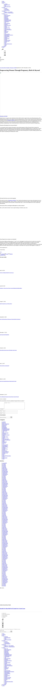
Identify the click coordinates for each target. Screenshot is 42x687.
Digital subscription (7, 6)
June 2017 (4, 572)
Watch (5, 45)
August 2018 (4, 558)
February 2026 (4, 469)
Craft (5, 22)
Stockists (3, 7)
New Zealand (6, 9)
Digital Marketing (7, 23)
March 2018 (4, 563)
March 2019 (4, 551)
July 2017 (4, 571)
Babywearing (6, 16)
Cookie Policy (4, 616)
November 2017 (5, 567)
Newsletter (3, 46)
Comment (2, 408)
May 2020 (4, 537)
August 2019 (4, 546)
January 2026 (4, 470)
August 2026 (4, 463)
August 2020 (4, 534)
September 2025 (5, 474)
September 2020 (5, 533)
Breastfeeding (4, 427)
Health (5, 30)
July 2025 (4, 476)
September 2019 (5, 545)
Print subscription (7, 4)
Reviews (5, 42)
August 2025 (4, 475)
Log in (3, 47)
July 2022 (4, 511)
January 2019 (4, 553)
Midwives (4, 644)
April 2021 (4, 526)
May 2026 (4, 466)
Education (5, 24)
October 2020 (4, 532)
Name (1, 410)
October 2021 (4, 520)
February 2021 (4, 528)
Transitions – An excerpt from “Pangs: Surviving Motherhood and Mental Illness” (11, 288)
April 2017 (4, 574)
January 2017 (4, 577)
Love (5, 33)
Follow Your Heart (7, 28)
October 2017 (4, 568)
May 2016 (4, 585)
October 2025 (4, 473)
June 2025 (4, 477)
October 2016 (4, 580)
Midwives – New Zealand (8, 645)
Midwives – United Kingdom (8, 12)
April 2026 (4, 467)
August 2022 (4, 510)
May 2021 (4, 525)
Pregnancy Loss (6, 41)
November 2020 (5, 531)
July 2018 (4, 559)
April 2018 (4, 562)
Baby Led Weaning (7, 15)
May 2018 (4, 561)
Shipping (3, 617)
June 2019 (4, 548)
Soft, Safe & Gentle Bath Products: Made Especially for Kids (8, 381)
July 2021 (4, 523)
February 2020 (4, 540)
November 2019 (5, 543)
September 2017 (5, 569)
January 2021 (4, 529)
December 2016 (5, 578)
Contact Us (4, 613)
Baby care (5, 14)
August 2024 (4, 487)
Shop (3, 635)
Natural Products (7, 36)
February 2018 (4, 564)
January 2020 (4, 541)
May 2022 (4, 513)
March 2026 (4, 468)
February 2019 (4, 552)
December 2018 (5, 554)
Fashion (5, 26)
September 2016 (5, 581)
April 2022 (4, 514)
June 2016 (4, 584)
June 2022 (4, 512)
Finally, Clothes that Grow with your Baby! (6, 303)
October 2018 (4, 556)
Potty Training (4, 450)
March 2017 (4, 575)
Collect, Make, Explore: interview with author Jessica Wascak (8, 350)
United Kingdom (7, 10)
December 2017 (5, 566)
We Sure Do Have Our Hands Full (4, 365)
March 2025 (4, 480)
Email (1, 412)
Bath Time (6, 17)
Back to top (2, 630)
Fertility (5, 27)
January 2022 (4, 517)
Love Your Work (7, 34)
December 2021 (5, 518)
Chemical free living (7, 20)
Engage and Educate (7, 25)
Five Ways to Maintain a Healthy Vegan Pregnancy (7, 272)
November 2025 (5, 472)
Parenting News (6, 38)
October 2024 (4, 485)
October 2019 (4, 544)
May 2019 (4, 549)
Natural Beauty (6, 35)
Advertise (3, 2)
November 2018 (5, 555)
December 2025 (5, 471)
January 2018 (4, 565)
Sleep (3, 454)
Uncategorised (4, 457)
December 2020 (5, 530)
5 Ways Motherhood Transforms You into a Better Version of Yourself (9, 396)
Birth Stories (6, 18)
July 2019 (4, 547)
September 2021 (5, 521)
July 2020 (4, 535)
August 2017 (4, 570)
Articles (3, 13)
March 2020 (4, 539)
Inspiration (6, 32)
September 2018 (5, 557)
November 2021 (5, 519)
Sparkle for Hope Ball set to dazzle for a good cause (12, 608)
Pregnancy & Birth (7, 40)
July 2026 (4, 464)
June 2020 (4, 536)
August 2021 (4, 522)
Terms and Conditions (6, 614)
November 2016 (5, 579)
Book (5, 5)
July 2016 (4, 583)
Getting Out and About (7, 29)
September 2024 (5, 486)
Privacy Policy (4, 615)
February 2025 (4, 481)
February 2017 (4, 576)
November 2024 (5, 484)
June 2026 (4, 465)
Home (3, 1)
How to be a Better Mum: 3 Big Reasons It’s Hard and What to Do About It (10, 319)
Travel (5, 44)
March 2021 (4, 527)
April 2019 (4, 550)
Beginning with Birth (3, 116)
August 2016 (4, 582)
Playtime (5, 39)
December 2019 (5, 542)
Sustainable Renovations (8, 43)
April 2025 (4, 479)
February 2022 (4, 516)
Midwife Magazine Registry (9, 671)
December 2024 (5, 483)
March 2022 (4, 515)
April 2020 (4, 538)
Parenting (5, 37)
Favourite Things (5, 436)
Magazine (6, 636)
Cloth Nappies (6, 21)
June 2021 (4, 524)
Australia (5, 8)
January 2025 (4, 482)
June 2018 (4, 560)
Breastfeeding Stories (6, 428)
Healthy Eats (6, 31)
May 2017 (4, 573)
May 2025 (4, 478)
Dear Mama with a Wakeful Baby (4, 334)
